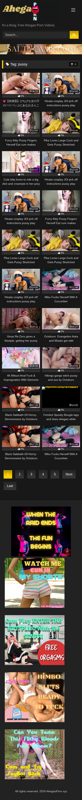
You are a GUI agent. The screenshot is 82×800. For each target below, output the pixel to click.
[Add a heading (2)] (34, 606)
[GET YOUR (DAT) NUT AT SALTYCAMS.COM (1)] (41, 53)
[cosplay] (34, 664)
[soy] (34, 778)
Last (10, 486)
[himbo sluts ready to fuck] (34, 721)
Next (69, 474)
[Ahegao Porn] (33, 12)
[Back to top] (69, 788)
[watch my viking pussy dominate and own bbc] (41, 555)
